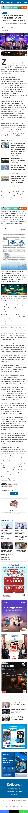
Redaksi (7, 803)
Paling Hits (6, 698)
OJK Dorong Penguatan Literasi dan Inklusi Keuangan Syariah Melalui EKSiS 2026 (7, 533)
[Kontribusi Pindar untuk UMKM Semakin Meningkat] (5, 160)
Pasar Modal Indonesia (7, 486)
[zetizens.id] (7, 2)
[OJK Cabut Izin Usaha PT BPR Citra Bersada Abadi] (21, 545)
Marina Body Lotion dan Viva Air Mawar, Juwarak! (18, 703)
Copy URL (14, 493)
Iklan (22, 803)
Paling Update (20, 698)
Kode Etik (12, 803)
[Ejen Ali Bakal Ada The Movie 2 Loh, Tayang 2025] (6, 711)
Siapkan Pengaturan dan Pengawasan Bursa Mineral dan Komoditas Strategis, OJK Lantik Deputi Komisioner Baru (7, 553)
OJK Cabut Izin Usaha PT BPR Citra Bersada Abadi (20, 551)
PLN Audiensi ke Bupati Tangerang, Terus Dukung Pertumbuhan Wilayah (18, 717)
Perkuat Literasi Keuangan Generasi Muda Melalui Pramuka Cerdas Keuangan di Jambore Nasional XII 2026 (21, 534)
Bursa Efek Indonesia (12, 484)
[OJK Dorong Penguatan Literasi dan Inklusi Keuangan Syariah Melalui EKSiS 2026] (7, 525)
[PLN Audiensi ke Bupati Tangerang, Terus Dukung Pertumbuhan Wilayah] (6, 718)
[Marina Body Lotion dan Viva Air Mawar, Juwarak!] (6, 705)
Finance (4, 12)
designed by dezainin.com (19, 800)
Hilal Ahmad (6, 27)
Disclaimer (17, 803)
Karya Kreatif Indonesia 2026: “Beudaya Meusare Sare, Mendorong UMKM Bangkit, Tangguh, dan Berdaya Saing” (19, 181)
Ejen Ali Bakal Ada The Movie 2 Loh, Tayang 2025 (18, 710)
